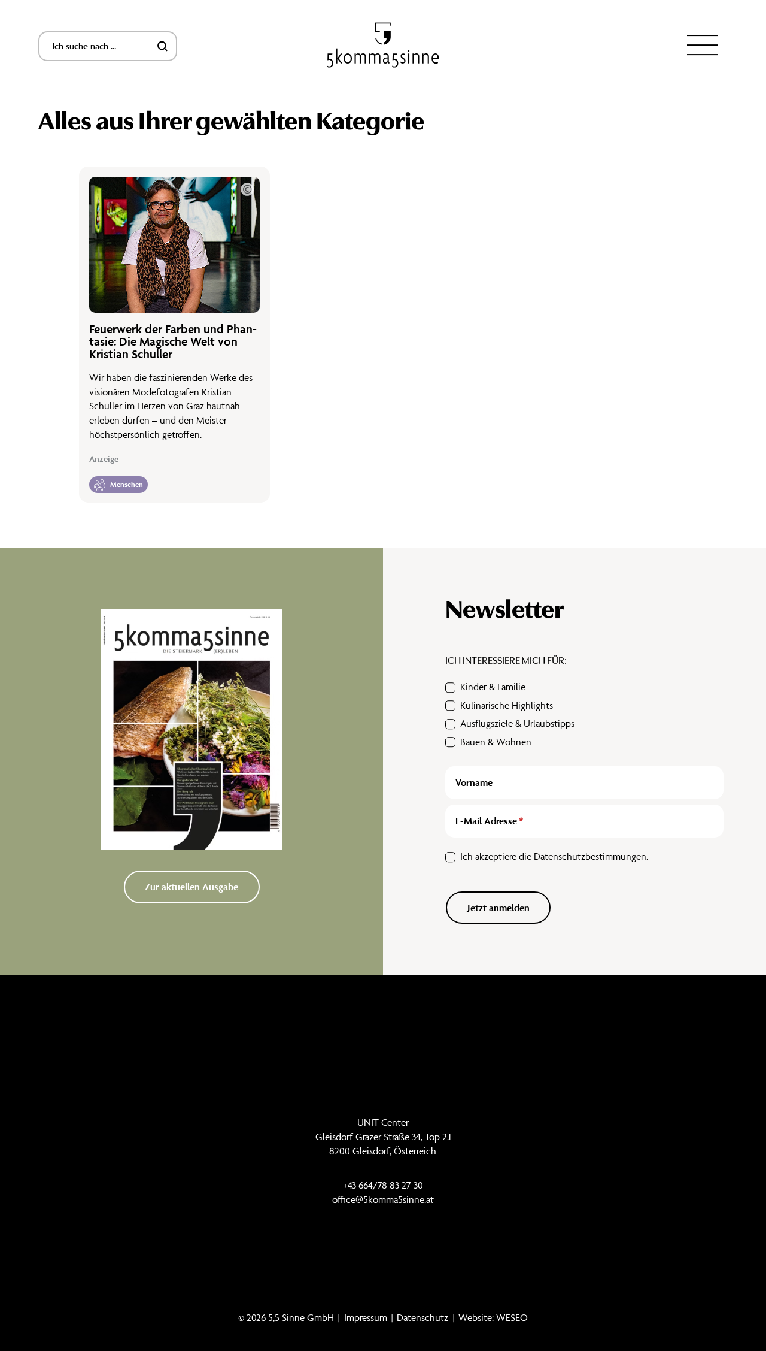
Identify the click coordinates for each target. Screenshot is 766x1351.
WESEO (512, 1317)
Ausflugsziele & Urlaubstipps (517, 723)
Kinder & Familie (492, 687)
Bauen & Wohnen (495, 742)
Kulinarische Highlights (506, 705)
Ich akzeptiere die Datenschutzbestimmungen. (554, 856)
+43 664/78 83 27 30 (383, 1185)
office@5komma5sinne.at (383, 1199)
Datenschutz (422, 1317)
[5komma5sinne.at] (383, 45)
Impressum (365, 1317)
